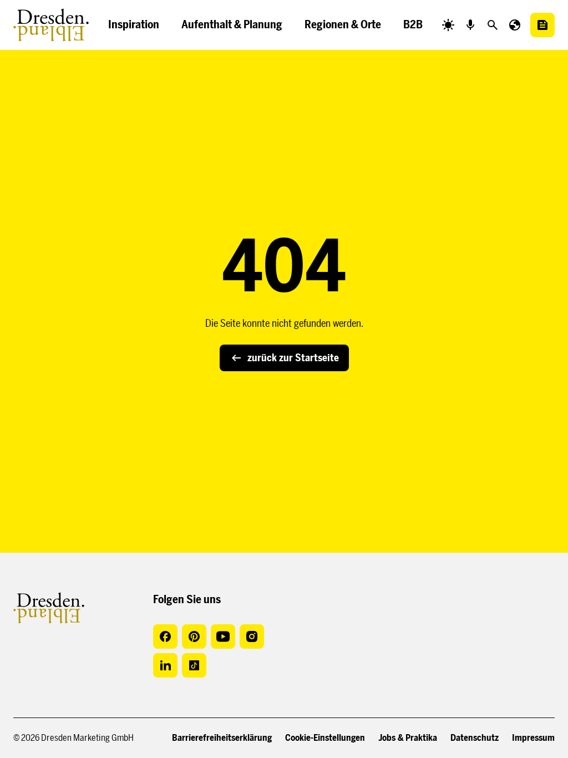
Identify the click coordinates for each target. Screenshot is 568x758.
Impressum (533, 737)
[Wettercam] (448, 25)
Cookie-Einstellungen (325, 737)
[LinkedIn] (165, 665)
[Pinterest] (194, 636)
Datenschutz (474, 737)
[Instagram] (252, 636)
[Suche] (492, 25)
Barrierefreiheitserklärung (222, 737)
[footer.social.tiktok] (194, 665)
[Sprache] (514, 25)
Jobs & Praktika (407, 737)
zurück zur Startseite (293, 358)
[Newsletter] (542, 25)
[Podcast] (470, 25)
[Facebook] (165, 636)
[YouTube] (223, 636)
